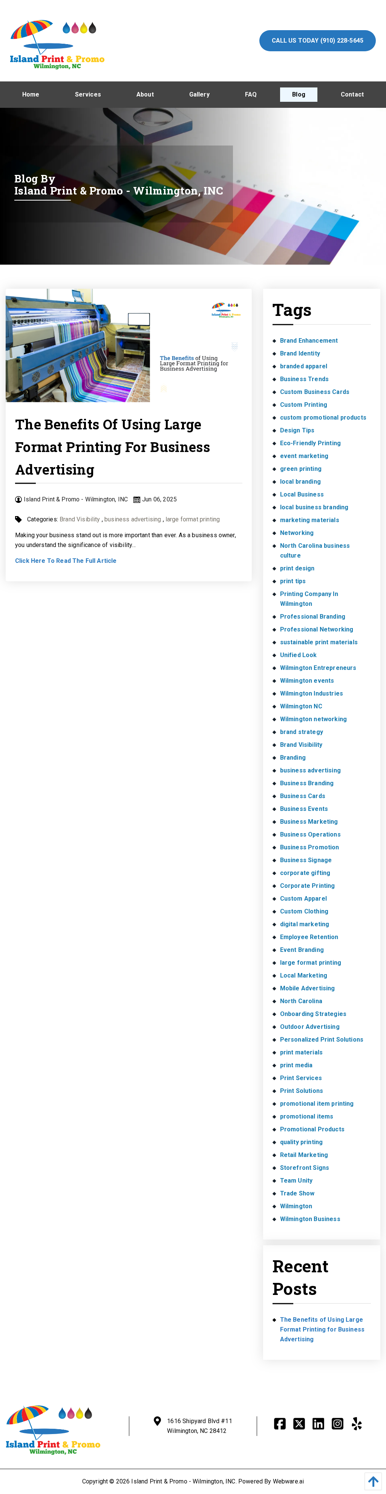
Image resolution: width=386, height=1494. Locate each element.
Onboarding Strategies (313, 1013)
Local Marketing (303, 975)
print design (297, 568)
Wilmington (296, 1206)
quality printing (301, 1142)
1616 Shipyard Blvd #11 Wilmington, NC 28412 (199, 1425)
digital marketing (304, 924)
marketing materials (309, 520)
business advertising (132, 519)
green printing (301, 468)
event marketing (304, 456)
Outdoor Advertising (310, 1026)
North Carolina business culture (315, 550)
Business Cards (302, 796)
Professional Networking (317, 629)
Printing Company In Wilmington (309, 598)
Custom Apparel (303, 898)
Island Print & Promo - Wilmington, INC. (183, 1481)
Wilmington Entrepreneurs (318, 667)
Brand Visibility (80, 519)
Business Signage (306, 860)
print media (296, 1065)
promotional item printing (317, 1103)
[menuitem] (31, 94)
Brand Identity (300, 353)
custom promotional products (323, 417)
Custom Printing (303, 404)
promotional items (307, 1116)
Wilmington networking (313, 719)
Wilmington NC (301, 706)
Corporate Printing (307, 885)
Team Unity (296, 1180)
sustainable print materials (319, 642)
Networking (297, 532)
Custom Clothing (304, 911)
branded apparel (303, 366)
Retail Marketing (304, 1154)
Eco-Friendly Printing (310, 443)
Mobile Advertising (307, 988)
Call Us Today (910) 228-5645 (317, 40)
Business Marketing (309, 821)
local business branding (314, 507)
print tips (293, 581)
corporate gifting (305, 872)
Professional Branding (312, 616)
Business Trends (304, 379)
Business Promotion (309, 847)
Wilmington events (307, 680)
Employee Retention (309, 937)
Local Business (302, 494)
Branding (293, 757)
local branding (300, 481)
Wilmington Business (310, 1219)
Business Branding (307, 783)
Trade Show (297, 1193)
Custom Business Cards (314, 391)
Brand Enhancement (309, 340)
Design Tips (297, 430)
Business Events (304, 808)
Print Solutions (301, 1090)
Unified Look (298, 655)
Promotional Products (312, 1129)
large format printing (192, 519)
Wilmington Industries (311, 693)
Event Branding (302, 949)
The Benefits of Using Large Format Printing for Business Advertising (112, 446)
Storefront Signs (304, 1167)
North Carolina (301, 1001)
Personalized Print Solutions (321, 1039)
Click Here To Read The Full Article (66, 560)
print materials (301, 1052)
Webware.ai (288, 1481)
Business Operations (310, 834)
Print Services (301, 1078)
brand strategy (301, 732)
